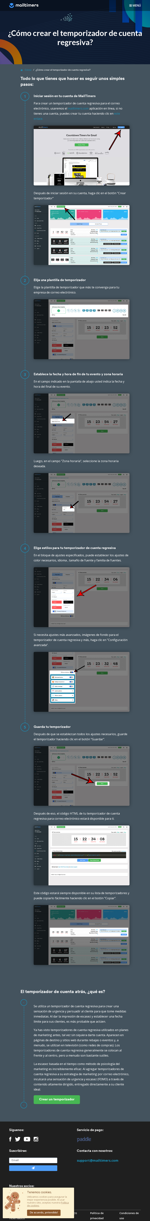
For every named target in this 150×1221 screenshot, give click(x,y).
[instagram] (36, 1139)
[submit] (33, 1168)
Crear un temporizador (56, 1099)
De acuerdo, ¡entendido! (44, 1212)
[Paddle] (82, 1139)
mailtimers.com (78, 108)
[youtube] (27, 1139)
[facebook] (10, 1139)
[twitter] (18, 1139)
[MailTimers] (23, 5)
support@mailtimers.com (97, 1160)
